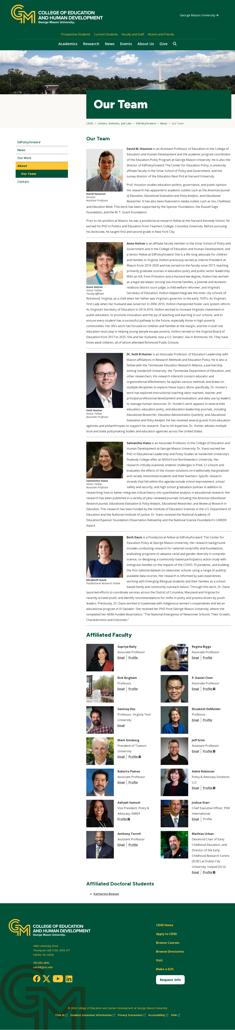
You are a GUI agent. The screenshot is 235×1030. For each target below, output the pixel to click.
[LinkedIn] (68, 979)
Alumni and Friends (161, 34)
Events (126, 43)
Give (163, 43)
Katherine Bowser (106, 894)
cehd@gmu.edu (43, 967)
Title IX (61, 1015)
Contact (23, 182)
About (22, 166)
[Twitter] (46, 979)
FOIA (175, 1015)
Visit (159, 960)
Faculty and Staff (133, 34)
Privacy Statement (132, 1015)
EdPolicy (28, 142)
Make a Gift (165, 969)
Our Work (24, 158)
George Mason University (198, 15)
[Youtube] (58, 979)
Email (121, 658)
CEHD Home (164, 925)
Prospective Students (75, 34)
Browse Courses (167, 943)
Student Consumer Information (92, 1015)
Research (91, 43)
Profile (133, 658)
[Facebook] (36, 978)
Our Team (28, 174)
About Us (146, 43)
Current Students (106, 34)
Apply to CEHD (166, 934)
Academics (67, 43)
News (110, 43)
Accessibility (158, 1015)
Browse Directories (170, 951)
